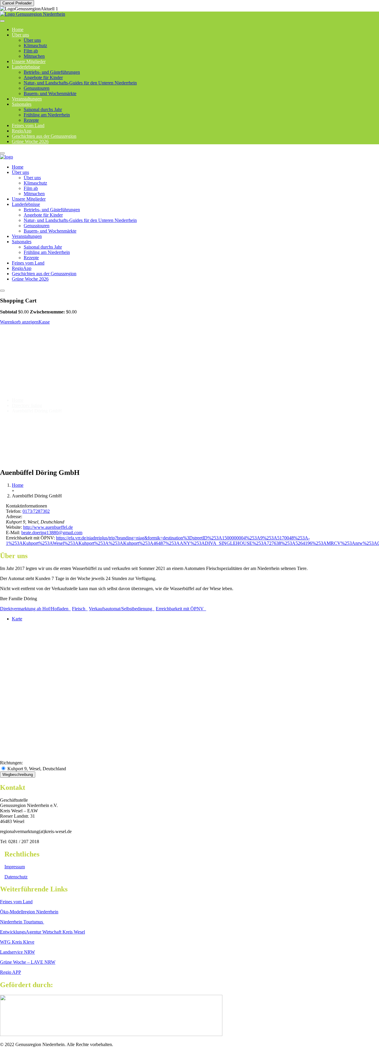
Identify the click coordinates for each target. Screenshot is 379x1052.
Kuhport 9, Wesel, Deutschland (36, 768)
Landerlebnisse (26, 66)
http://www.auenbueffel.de (48, 527)
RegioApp (21, 268)
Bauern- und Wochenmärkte (50, 93)
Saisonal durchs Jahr (43, 109)
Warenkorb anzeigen (19, 321)
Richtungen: (11, 762)
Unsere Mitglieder (29, 198)
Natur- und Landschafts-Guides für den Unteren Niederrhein (80, 82)
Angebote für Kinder (43, 77)
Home (17, 166)
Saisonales (21, 104)
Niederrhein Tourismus (22, 921)
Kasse (44, 321)
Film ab (31, 50)
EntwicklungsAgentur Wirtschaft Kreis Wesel (42, 931)
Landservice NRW (17, 952)
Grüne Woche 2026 (30, 141)
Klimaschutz (35, 45)
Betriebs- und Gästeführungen (52, 72)
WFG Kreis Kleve (17, 941)
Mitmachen (34, 193)
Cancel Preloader (17, 3)
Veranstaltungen (27, 236)
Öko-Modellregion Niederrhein (29, 911)
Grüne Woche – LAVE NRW (27, 962)
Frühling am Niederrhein (47, 114)
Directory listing (27, 405)
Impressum (14, 866)
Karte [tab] (17, 618)
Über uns (20, 34)
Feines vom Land (28, 262)
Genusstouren (36, 88)
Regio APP (10, 972)
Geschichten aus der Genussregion (44, 273)
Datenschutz (16, 876)
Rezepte (31, 257)
